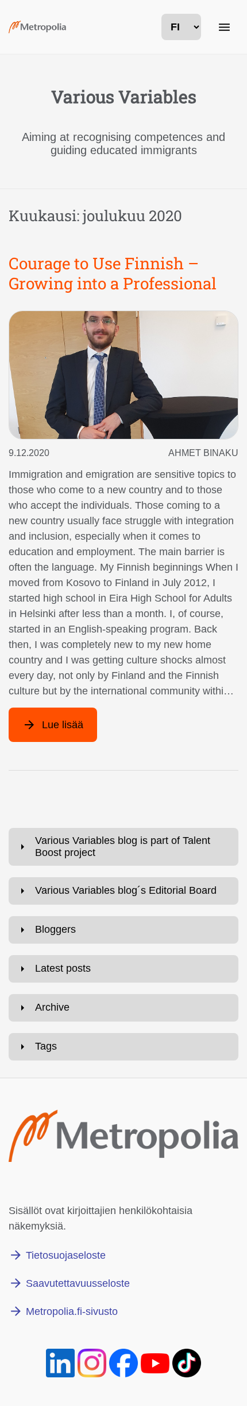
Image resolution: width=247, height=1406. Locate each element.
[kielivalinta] (181, 27)
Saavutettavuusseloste (78, 1283)
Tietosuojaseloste (66, 1255)
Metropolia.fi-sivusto (72, 1311)
